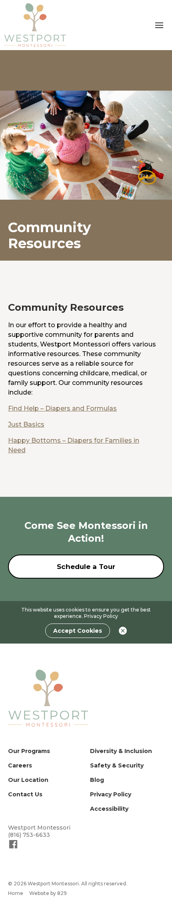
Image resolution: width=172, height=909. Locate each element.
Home (15, 893)
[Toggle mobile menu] (159, 25)
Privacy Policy (101, 616)
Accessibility (109, 809)
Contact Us (25, 794)
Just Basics (26, 424)
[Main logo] (48, 698)
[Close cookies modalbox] (123, 631)
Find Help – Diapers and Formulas (62, 408)
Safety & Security (117, 765)
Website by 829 (48, 893)
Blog (97, 780)
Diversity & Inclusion (121, 751)
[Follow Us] (13, 847)
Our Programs (29, 751)
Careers (20, 765)
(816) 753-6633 (29, 834)
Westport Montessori (39, 827)
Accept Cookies (77, 630)
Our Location (28, 780)
